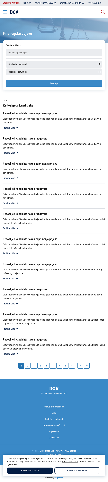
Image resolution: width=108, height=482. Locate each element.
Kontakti (27, 3)
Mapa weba (54, 437)
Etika (54, 413)
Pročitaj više (9, 127)
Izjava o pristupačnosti (54, 425)
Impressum (54, 431)
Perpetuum (58, 478)
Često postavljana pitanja (72, 3)
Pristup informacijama (45, 3)
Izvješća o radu (95, 3)
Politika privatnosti (54, 419)
